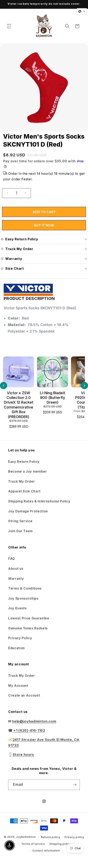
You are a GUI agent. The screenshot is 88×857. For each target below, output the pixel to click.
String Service (20, 521)
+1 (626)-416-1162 (29, 730)
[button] (9, 26)
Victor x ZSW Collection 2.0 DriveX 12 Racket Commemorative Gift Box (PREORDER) (18, 405)
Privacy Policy (20, 638)
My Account (18, 686)
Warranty (16, 579)
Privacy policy (74, 837)
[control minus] (6, 193)
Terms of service (33, 843)
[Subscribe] (75, 784)
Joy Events (17, 608)
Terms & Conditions (25, 588)
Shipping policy (60, 843)
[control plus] (27, 193)
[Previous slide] (3, 385)
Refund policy (50, 837)
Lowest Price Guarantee (28, 618)
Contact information (46, 850)
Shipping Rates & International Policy (39, 501)
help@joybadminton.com (34, 721)
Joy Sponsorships (23, 598)
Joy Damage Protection (28, 511)
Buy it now (44, 225)
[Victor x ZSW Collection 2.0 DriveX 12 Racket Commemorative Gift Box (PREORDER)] (18, 371)
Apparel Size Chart (24, 491)
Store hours (23, 754)
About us (15, 569)
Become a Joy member (27, 471)
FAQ (11, 559)
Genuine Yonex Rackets (28, 628)
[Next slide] (84, 385)
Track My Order (21, 481)
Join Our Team (20, 531)
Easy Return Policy (23, 462)
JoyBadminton (26, 837)
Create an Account (24, 695)
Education (16, 648)
